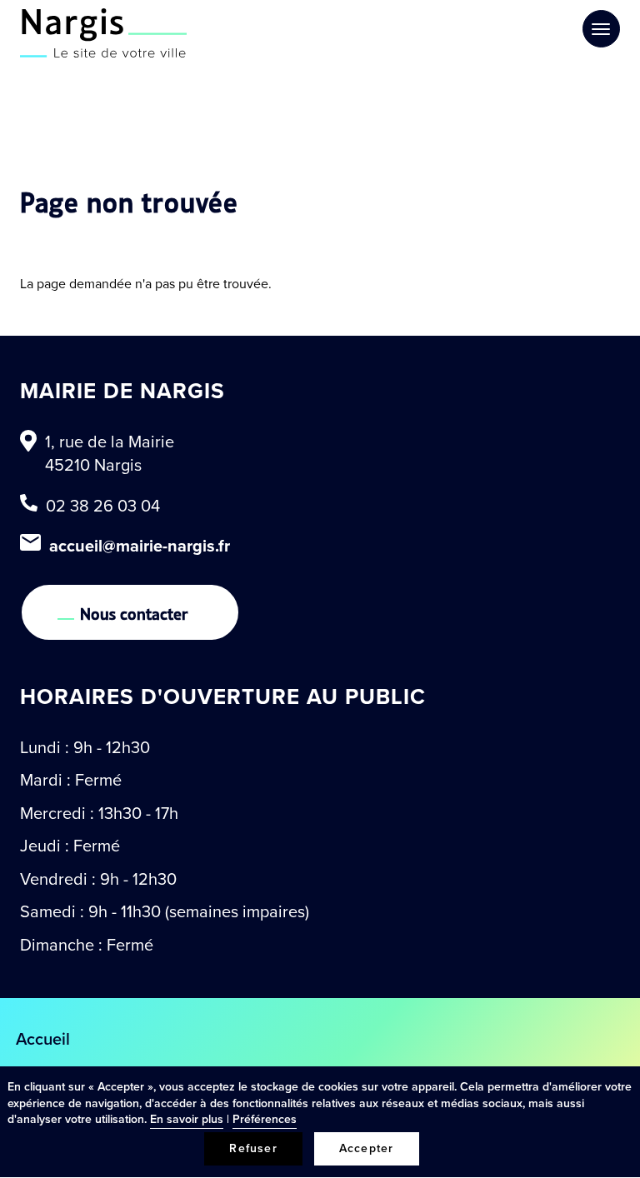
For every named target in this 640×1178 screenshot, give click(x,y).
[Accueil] (103, 32)
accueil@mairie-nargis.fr (139, 545)
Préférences (264, 1119)
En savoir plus (186, 1119)
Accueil (43, 1038)
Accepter (366, 1148)
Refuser (253, 1148)
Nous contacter (134, 612)
